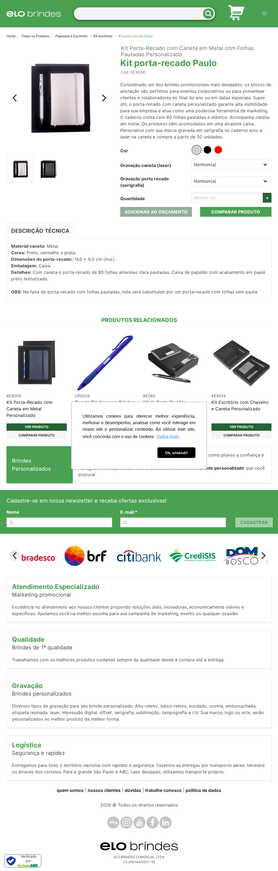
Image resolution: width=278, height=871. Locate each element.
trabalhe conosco (163, 790)
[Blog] (113, 822)
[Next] (103, 98)
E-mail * (128, 512)
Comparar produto (235, 212)
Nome (13, 512)
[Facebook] (152, 822)
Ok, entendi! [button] (176, 453)
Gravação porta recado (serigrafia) (144, 182)
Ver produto (36, 427)
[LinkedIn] (165, 822)
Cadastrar (254, 522)
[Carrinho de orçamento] (236, 14)
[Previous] (15, 98)
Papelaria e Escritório (71, 36)
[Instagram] (126, 822)
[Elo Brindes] (34, 14)
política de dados (203, 790)
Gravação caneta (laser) (145, 165)
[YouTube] (139, 822)
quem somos (70, 790)
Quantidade (132, 198)
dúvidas (133, 790)
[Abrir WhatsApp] (264, 857)
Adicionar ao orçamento (156, 212)
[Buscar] (210, 13)
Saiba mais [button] (168, 436)
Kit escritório (102, 36)
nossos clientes (104, 790)
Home (11, 36)
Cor (124, 150)
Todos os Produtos (35, 36)
